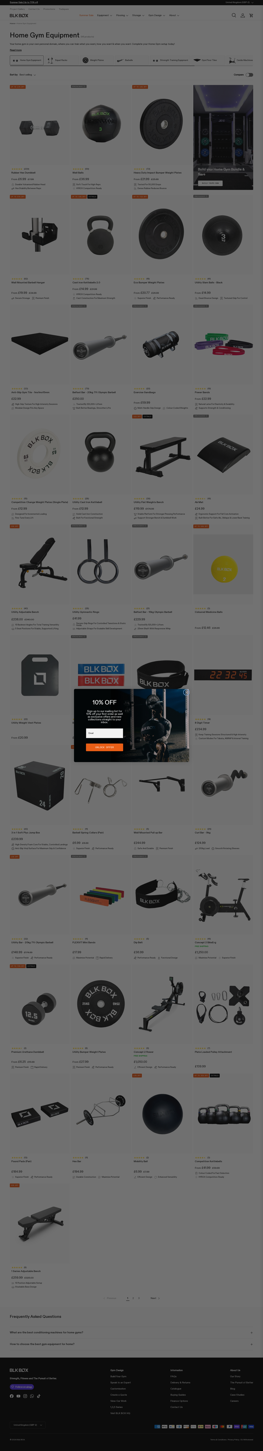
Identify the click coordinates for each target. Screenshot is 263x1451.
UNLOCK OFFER (104, 747)
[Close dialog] (186, 692)
